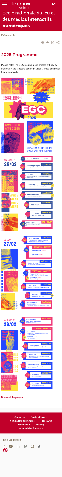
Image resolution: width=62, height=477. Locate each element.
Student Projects (39, 417)
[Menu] (4, 3)
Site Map (40, 425)
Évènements (8, 35)
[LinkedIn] (18, 446)
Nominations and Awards (22, 421)
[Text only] (47, 42)
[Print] (42, 43)
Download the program (12, 397)
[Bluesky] (25, 446)
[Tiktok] (39, 446)
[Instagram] (32, 446)
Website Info (24, 425)
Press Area (46, 421)
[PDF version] (52, 42)
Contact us (19, 417)
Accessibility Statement (31, 428)
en (53, 3)
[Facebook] (4, 446)
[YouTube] (11, 446)
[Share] (57, 43)
